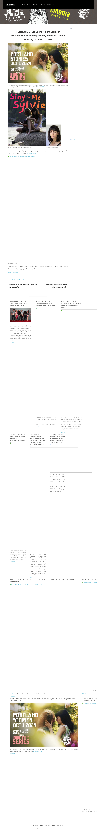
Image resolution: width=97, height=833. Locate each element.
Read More (12, 342)
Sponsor (29, 4)
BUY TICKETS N (41, 86)
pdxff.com (78, 429)
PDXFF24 (22, 279)
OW (46, 86)
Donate (42, 4)
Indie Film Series (16, 279)
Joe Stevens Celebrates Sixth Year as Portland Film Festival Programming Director (18, 437)
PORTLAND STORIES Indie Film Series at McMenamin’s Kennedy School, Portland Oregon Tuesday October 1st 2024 (42, 700)
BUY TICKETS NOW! (13, 273)
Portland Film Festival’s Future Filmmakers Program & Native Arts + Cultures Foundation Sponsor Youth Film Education (38, 439)
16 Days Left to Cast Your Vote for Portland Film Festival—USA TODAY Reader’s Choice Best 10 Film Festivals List (42, 581)
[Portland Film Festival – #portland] (10, 4)
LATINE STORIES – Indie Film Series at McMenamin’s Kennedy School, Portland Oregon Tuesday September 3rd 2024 (23, 285)
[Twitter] (87, 4)
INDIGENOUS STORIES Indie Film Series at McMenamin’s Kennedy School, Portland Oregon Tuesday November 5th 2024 (54, 285)
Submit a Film (50, 4)
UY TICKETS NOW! (31, 153)
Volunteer (22, 4)
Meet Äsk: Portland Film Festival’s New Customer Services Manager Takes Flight (45, 304)
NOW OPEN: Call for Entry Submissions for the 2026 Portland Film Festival (18, 304)
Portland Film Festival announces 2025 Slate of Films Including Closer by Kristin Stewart (71, 304)
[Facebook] (90, 4)
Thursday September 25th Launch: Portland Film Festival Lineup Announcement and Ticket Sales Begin (57, 438)
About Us (35, 4)
